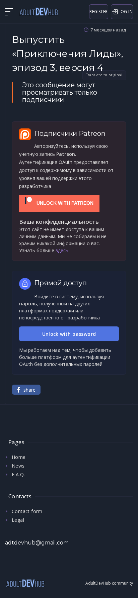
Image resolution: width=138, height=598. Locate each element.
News (18, 466)
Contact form (27, 511)
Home (19, 457)
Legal (18, 520)
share (29, 390)
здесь (62, 250)
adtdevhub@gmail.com (37, 542)
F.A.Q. (18, 474)
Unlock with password (69, 334)
